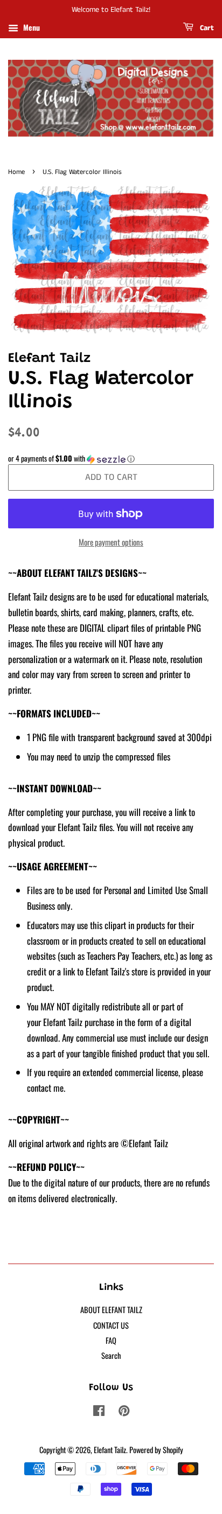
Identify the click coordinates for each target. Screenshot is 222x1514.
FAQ (111, 1340)
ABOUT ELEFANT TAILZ (111, 1309)
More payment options (111, 542)
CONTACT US (111, 1325)
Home (16, 172)
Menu (30, 27)
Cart (206, 28)
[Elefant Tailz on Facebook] (99, 1412)
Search (111, 1355)
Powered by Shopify (156, 1449)
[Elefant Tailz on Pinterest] (124, 1412)
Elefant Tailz (110, 1449)
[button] (111, 458)
